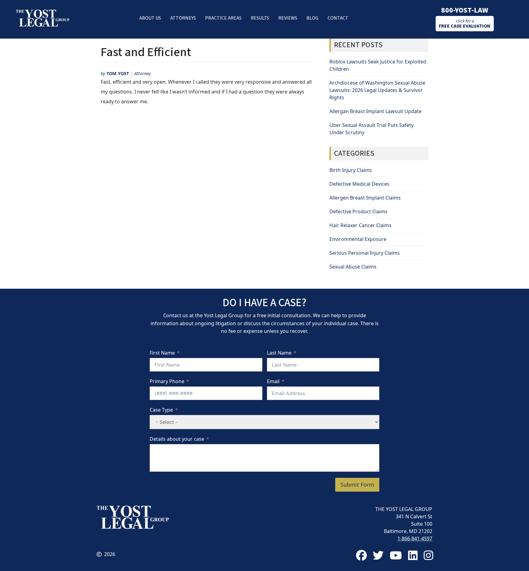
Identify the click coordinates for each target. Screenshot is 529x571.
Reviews (287, 18)
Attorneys (183, 18)
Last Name (279, 352)
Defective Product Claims (358, 211)
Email (273, 381)
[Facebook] (361, 555)
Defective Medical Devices (359, 184)
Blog (312, 18)
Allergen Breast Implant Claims (365, 197)
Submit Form (357, 484)
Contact (338, 18)
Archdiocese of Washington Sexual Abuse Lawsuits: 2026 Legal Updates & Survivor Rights (377, 90)
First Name (162, 352)
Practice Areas (223, 18)
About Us (150, 18)
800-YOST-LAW (464, 10)
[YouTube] (396, 555)
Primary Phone (167, 381)
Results (260, 18)
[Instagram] (428, 555)
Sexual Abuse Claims (353, 266)
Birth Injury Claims (350, 170)
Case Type (161, 409)
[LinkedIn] (413, 555)
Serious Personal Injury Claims (364, 252)
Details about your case (177, 439)
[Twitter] (378, 555)
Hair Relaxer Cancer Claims (360, 225)
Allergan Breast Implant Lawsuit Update (375, 111)
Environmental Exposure (357, 239)
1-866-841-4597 (414, 538)
